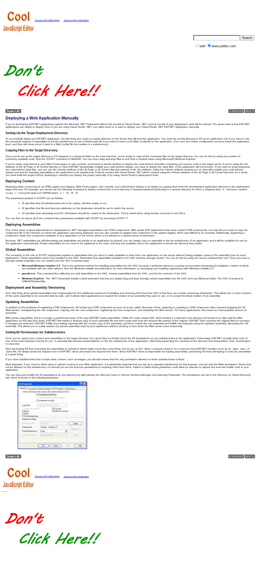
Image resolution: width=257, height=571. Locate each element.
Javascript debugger (47, 20)
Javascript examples (76, 20)
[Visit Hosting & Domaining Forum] (52, 102)
